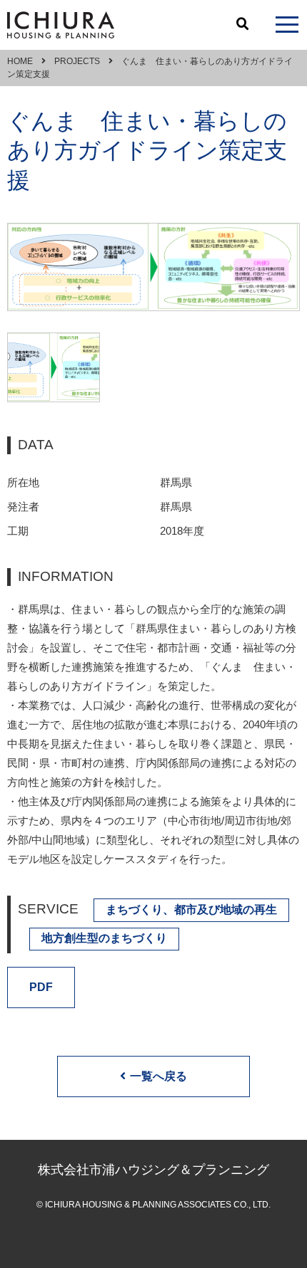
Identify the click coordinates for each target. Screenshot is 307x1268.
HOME (20, 61)
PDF (41, 987)
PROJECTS (77, 61)
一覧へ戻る (158, 1076)
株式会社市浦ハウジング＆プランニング (153, 1170)
